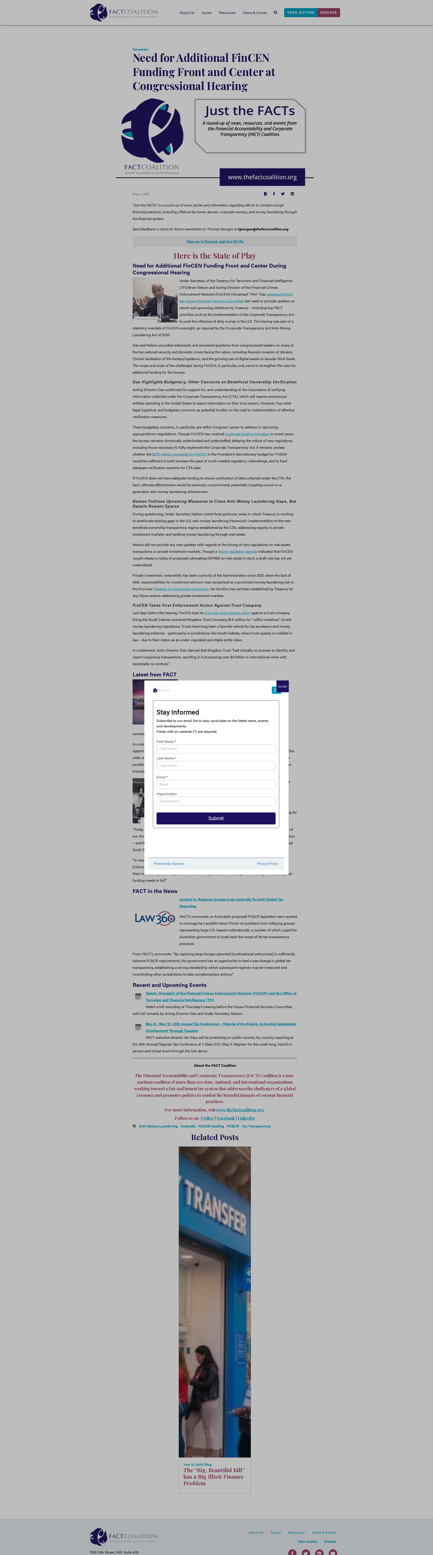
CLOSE (282, 686)
